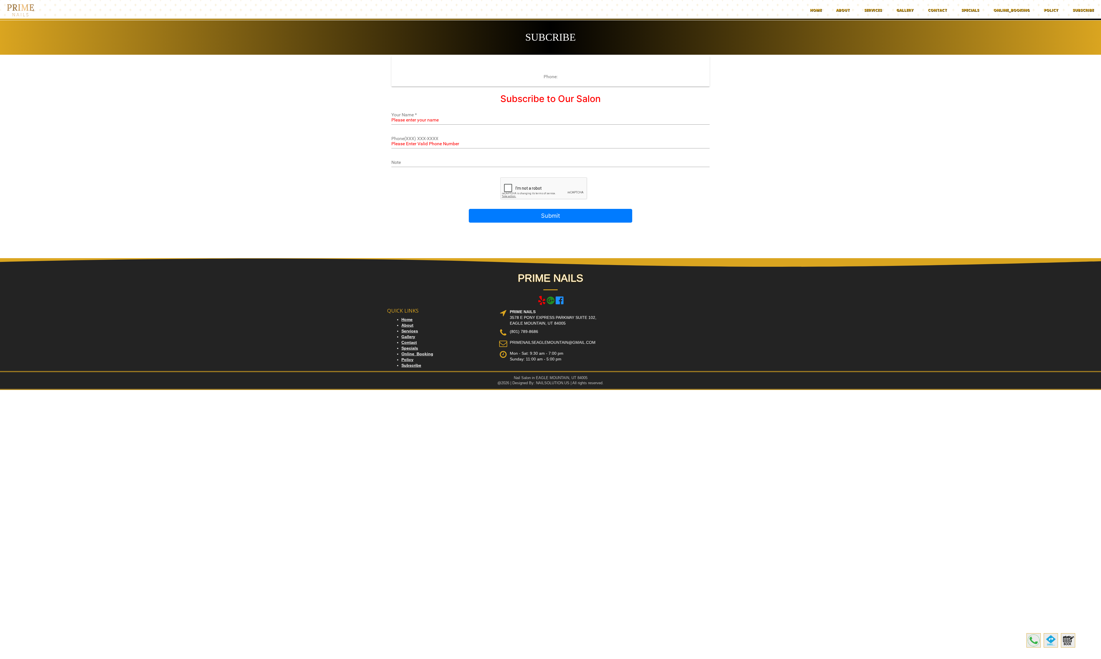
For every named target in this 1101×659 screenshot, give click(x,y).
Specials (970, 10)
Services (873, 10)
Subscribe (1083, 10)
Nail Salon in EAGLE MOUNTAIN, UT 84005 (550, 378)
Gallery (904, 10)
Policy (1051, 10)
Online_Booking (1011, 10)
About (843, 10)
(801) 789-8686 (524, 331)
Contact (937, 10)
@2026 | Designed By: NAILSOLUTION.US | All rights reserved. (550, 383)
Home (816, 10)
